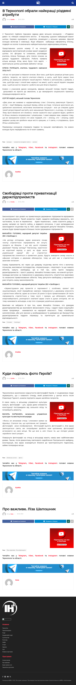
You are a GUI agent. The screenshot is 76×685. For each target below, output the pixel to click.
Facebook (39, 147)
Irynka (12, 19)
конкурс (9, 142)
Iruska (12, 202)
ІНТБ (10, 680)
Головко (9, 322)
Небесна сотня (12, 457)
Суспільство (5, 637)
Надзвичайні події (7, 635)
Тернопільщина (6, 630)
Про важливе (6, 662)
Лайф (4, 642)
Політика (4, 640)
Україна (4, 647)
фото (20, 457)
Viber (30, 147)
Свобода (17, 322)
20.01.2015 (21, 19)
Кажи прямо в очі (7, 665)
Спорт (4, 644)
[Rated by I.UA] (6, 619)
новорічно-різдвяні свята (22, 142)
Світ (3, 649)
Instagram (52, 147)
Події (3, 633)
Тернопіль (5, 628)
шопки (35, 142)
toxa (12, 514)
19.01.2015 (20, 514)
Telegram (22, 147)
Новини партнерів (7, 651)
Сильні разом (6, 660)
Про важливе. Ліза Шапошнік (16, 550)
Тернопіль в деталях (8, 667)
